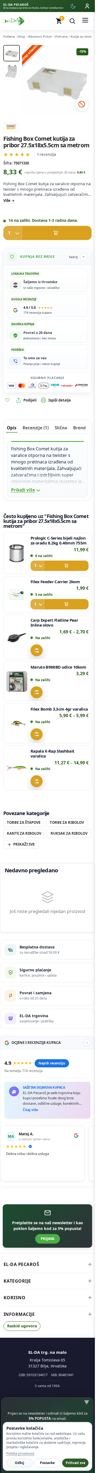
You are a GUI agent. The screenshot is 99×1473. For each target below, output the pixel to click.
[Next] (84, 79)
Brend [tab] (79, 427)
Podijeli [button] (30, 400)
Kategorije (17, 1281)
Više (6, 200)
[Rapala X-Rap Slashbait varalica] (16, 768)
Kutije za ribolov (82, 36)
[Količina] (12, 233)
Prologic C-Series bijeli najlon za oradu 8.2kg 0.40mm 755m (58, 540)
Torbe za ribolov (67, 822)
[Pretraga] (72, 21)
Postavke (47, 1462)
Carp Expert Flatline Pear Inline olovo (54, 622)
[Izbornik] (85, 21)
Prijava (47, 1238)
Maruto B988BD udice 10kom (58, 667)
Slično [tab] (61, 427)
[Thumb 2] (11, 72)
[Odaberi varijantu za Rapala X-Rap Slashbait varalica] (37, 782)
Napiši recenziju (51, 1063)
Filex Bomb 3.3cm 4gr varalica (59, 709)
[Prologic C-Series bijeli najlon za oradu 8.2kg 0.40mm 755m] (16, 553)
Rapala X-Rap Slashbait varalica (52, 753)
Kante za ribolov (24, 833)
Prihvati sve (75, 1462)
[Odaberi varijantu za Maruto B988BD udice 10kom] (37, 692)
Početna (9, 36)
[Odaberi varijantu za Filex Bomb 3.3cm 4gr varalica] (37, 734)
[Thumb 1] (11, 53)
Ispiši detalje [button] (59, 400)
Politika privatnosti (20, 1453)
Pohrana (61, 36)
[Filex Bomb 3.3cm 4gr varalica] (16, 723)
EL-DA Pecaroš (21, 1264)
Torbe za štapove (23, 822)
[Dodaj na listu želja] (7, 400)
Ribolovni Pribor (40, 36)
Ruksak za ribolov (69, 833)
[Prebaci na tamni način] (72, 6)
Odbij (19, 1462)
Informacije (19, 1314)
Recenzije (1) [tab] (36, 427)
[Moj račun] (87, 6)
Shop (21, 36)
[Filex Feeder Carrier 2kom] (16, 594)
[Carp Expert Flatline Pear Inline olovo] (16, 637)
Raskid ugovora (22, 1325)
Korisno (15, 1298)
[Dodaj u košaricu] (47, 233)
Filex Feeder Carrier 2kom (55, 581)
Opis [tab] (11, 427)
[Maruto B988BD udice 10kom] (16, 681)
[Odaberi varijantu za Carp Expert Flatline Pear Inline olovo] (37, 650)
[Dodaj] (60, 566)
